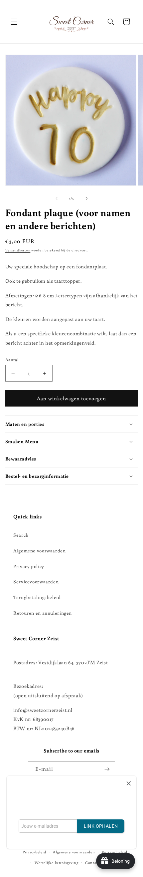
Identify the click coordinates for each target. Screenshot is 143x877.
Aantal (12, 360)
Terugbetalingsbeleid (37, 597)
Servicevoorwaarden (36, 581)
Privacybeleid (34, 851)
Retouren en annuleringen (42, 613)
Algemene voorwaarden (39, 550)
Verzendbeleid (114, 851)
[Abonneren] (107, 769)
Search (21, 535)
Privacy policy (28, 566)
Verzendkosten (18, 250)
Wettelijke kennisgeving (56, 862)
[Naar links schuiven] (56, 198)
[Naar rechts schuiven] (86, 198)
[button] (14, 21)
